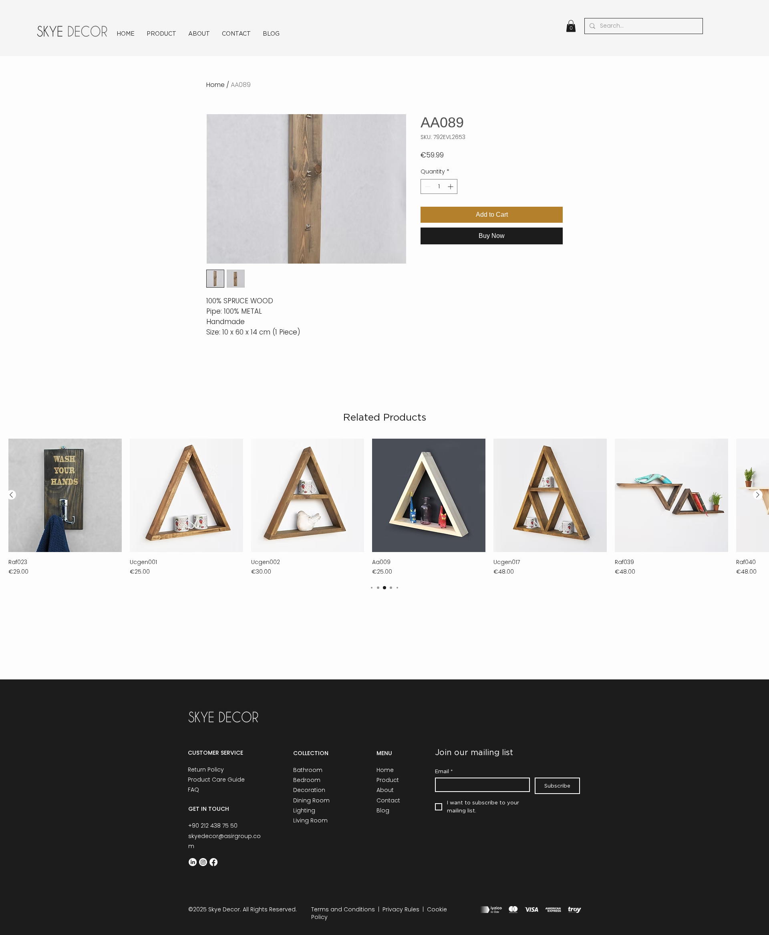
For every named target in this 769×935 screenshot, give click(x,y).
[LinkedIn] (193, 862)
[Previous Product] (11, 495)
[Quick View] (65, 495)
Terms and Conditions (343, 909)
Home (215, 84)
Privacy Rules (400, 909)
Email (444, 771)
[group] (384, 507)
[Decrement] (427, 186)
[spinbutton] (439, 186)
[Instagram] (203, 862)
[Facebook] (213, 862)
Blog (382, 810)
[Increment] (451, 186)
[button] (571, 26)
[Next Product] (758, 495)
